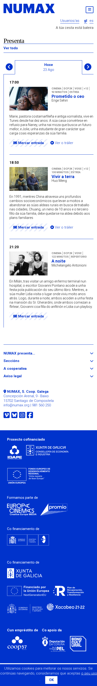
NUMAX (29, 8)
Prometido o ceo (68, 96)
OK (51, 680)
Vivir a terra (63, 176)
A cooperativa (24, 369)
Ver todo (11, 48)
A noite (58, 261)
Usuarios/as (69, 21)
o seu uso (89, 673)
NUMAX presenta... (28, 353)
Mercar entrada (30, 143)
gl (85, 21)
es (91, 21)
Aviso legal (21, 376)
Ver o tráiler (63, 143)
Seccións (20, 361)
